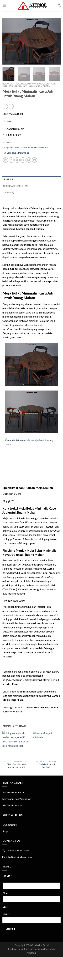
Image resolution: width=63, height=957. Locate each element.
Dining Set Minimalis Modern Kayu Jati (16, 766)
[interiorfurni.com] (32, 5)
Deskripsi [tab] (8, 179)
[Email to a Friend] (23, 160)
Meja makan (23, 152)
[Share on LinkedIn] (34, 160)
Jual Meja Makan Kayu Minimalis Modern (26, 86)
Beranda (7, 83)
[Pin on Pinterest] (28, 160)
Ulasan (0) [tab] (8, 192)
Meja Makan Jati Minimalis (47, 766)
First (5, 893)
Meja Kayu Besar (15, 949)
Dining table (12, 152)
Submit (11, 928)
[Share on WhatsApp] (5, 160)
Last (5, 906)
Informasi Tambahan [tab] (15, 186)
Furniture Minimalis (34, 949)
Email (6, 914)
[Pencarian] (59, 5)
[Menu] (4, 6)
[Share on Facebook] (11, 160)
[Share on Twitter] (17, 160)
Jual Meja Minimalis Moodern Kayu (36, 83)
